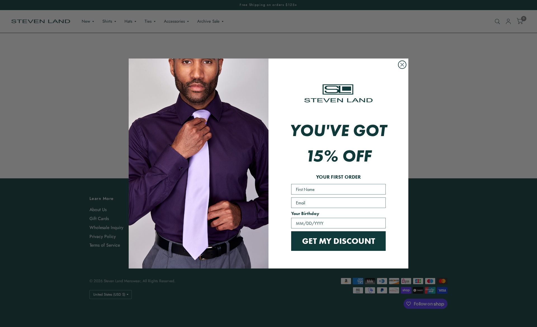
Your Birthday (305, 213)
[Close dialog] (402, 65)
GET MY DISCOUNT (338, 241)
